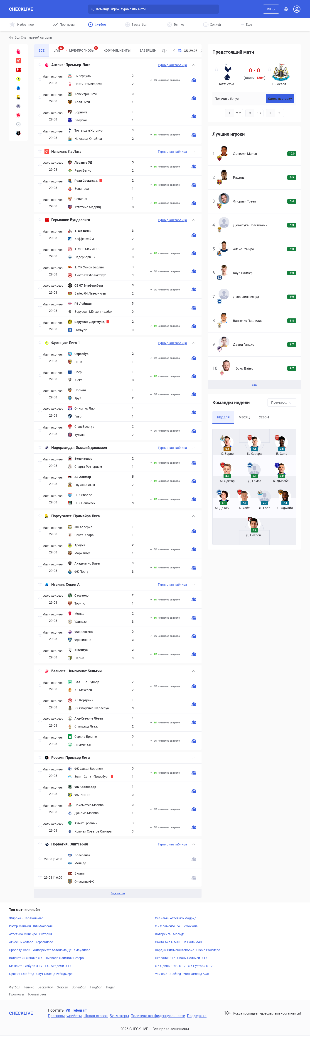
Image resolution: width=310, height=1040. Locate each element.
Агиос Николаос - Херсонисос (31, 942)
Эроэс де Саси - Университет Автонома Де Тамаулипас (49, 950)
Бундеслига (80, 220)
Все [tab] (41, 50)
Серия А (73, 584)
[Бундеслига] (18, 69)
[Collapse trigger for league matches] (193, 65)
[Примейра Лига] (18, 97)
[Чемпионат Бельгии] (18, 115)
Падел (110, 987)
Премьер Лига (77, 757)
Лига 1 (74, 343)
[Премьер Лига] (18, 133)
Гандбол (96, 987)
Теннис (29, 987)
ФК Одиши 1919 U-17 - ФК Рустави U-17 (184, 966)
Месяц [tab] (244, 417)
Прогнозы (16, 994)
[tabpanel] (118, 478)
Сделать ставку (280, 98)
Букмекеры (119, 1016)
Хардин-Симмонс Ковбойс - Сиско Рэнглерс (187, 950)
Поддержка (197, 1016)
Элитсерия (79, 844)
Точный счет (37, 994)
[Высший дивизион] (18, 106)
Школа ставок (96, 1016)
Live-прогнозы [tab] (83, 49)
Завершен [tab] (148, 50)
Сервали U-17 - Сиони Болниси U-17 (181, 958)
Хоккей (62, 987)
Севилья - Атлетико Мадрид (175, 918)
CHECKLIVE (21, 9)
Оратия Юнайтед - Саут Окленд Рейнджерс (40, 974)
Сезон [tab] (264, 417)
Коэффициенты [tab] (116, 50)
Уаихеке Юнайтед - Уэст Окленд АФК (182, 974)
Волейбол (79, 987)
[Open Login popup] (297, 9)
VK (68, 1010)
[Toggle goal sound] (164, 50)
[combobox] (271, 9)
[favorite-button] (40, 65)
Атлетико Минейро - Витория (30, 934)
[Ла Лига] (18, 60)
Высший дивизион (91, 447)
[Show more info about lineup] (194, 80)
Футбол (14, 987)
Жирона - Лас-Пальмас (26, 918)
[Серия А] (18, 87)
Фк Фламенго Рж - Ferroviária (176, 926)
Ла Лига (74, 151)
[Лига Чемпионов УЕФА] (18, 124)
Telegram (80, 1010)
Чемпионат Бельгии (84, 671)
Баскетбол (46, 987)
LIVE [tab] (58, 49)
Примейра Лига (86, 516)
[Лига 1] (18, 78)
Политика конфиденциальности (158, 1016)
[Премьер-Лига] (18, 51)
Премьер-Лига (78, 65)
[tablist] (96, 50)
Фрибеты (74, 1016)
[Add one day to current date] (174, 50)
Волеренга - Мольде (170, 934)
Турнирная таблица (172, 65)
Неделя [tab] (223, 417)
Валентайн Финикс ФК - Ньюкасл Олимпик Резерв (46, 958)
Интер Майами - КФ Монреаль (31, 926)
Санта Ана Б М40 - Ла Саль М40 (178, 942)
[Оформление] (286, 9)
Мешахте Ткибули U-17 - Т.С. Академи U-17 (40, 966)
